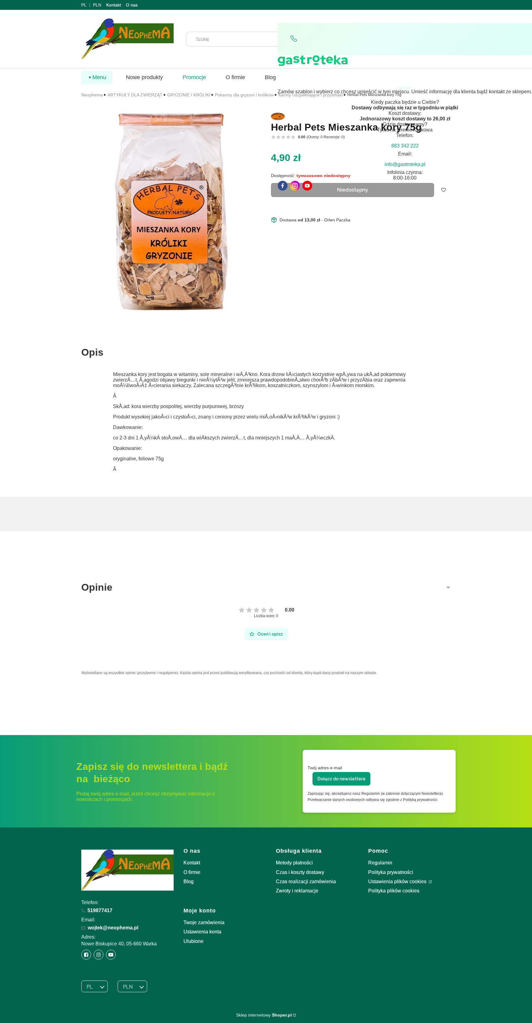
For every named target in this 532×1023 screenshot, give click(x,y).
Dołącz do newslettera (341, 778)
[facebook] (283, 186)
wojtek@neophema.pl (113, 927)
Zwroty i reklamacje (297, 890)
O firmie (191, 872)
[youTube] (307, 186)
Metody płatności (294, 862)
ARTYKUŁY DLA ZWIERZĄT (135, 94)
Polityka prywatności (390, 872)
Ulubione (193, 941)
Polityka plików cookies (393, 890)
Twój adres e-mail (325, 767)
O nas (132, 4)
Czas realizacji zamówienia (306, 881)
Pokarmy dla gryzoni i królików (244, 94)
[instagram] (295, 186)
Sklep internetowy (264, 1015)
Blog (188, 881)
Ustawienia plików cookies (398, 881)
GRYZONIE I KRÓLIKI (188, 94)
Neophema (92, 94)
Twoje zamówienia (203, 922)
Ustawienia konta (202, 931)
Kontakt (113, 4)
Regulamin (380, 862)
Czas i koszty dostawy (300, 872)
